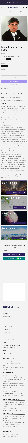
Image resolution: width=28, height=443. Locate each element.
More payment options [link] (14, 84)
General (13, 66)
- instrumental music (8, 323)
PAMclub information (13, 254)
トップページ (10, 11)
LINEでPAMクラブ (11, 258)
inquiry (4, 350)
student (5, 66)
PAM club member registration (10, 339)
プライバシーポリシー (8, 353)
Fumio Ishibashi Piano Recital (21, 11)
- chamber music (7, 319)
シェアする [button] (5, 88)
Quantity (3, 69)
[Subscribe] (23, 250)
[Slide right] (17, 44)
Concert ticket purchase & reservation (11, 310)
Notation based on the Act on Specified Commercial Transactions (12, 346)
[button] (1, 7)
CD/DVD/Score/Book (7, 326)
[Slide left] (10, 44)
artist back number (7, 336)
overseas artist (6, 329)
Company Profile (7, 342)
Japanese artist (6, 332)
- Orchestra (5, 313)
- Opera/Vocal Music (7, 316)
